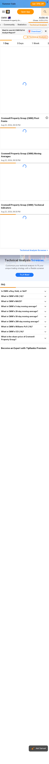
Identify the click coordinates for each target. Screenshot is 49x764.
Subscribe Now (14, 396)
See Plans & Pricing (35, 396)
